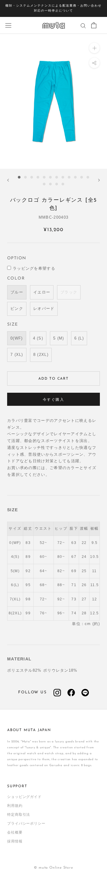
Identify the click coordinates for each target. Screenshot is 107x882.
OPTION (16, 258)
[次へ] (99, 180)
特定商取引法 (18, 815)
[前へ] (8, 180)
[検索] (83, 25)
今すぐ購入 (53, 400)
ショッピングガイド (24, 797)
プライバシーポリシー (26, 824)
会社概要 (15, 832)
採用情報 (15, 841)
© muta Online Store (53, 868)
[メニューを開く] (8, 25)
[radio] (16, 292)
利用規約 (15, 806)
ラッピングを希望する (34, 268)
